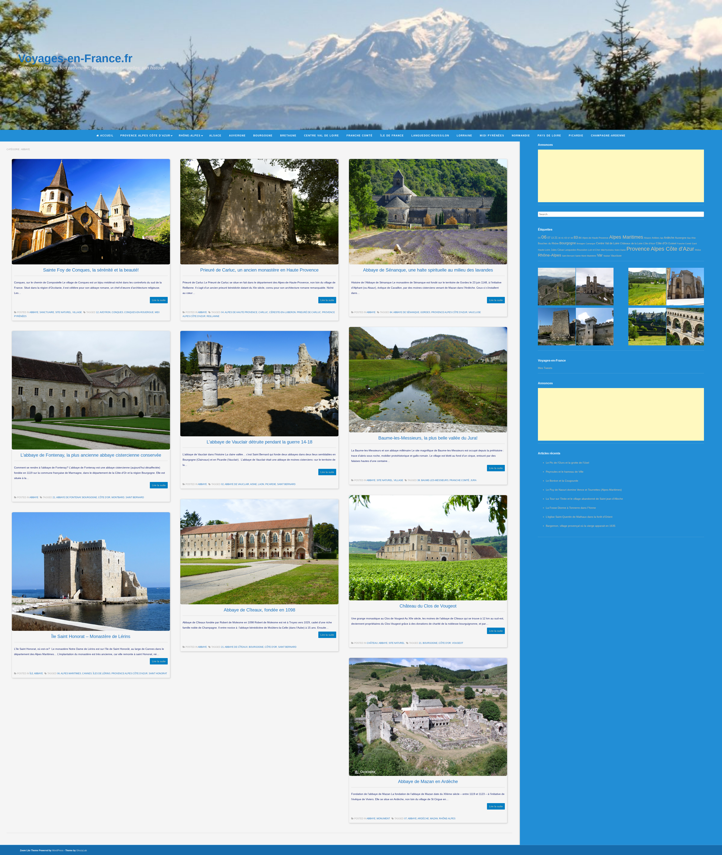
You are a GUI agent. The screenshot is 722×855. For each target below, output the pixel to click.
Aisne (253, 484)
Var (600, 255)
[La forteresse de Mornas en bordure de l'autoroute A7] (557, 327)
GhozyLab (81, 850)
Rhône (698, 250)
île (31, 673)
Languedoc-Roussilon (576, 250)
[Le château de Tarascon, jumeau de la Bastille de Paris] (595, 327)
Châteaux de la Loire (631, 243)
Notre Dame (620, 250)
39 (418, 480)
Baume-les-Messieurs (434, 480)
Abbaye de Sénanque (406, 312)
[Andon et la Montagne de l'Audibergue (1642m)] (647, 287)
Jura (473, 480)
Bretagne (581, 243)
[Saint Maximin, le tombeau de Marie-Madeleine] (685, 287)
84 (391, 312)
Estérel (672, 243)
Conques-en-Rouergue (139, 312)
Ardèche (423, 818)
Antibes (655, 238)
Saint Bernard (135, 497)
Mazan (434, 818)
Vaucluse (475, 312)
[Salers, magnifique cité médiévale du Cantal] (647, 327)
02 (222, 484)
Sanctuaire (46, 312)
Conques (117, 312)
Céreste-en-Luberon (282, 312)
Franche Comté (459, 480)
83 (576, 237)
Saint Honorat (158, 673)
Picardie (270, 484)
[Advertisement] (621, 176)
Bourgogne (89, 497)
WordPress (57, 850)
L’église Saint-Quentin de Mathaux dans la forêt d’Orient (579, 516)
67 (569, 238)
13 (552, 237)
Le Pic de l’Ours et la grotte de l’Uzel (567, 462)
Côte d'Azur (649, 243)
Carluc (263, 312)
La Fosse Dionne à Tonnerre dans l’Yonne (571, 507)
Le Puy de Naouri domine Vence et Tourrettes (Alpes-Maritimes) (584, 489)
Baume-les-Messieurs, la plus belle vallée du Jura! (428, 437)
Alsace (647, 238)
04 (222, 312)
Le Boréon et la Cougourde (562, 480)
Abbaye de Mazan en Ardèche (428, 781)
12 (97, 312)
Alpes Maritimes (71, 673)
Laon (261, 484)
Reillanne (213, 316)
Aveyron (105, 312)
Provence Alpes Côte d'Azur (449, 312)
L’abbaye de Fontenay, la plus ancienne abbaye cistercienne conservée (90, 455)
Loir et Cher (594, 250)
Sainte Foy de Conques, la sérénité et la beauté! (91, 269)
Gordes (425, 312)
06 (58, 673)
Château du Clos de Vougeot (428, 605)
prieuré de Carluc (309, 312)
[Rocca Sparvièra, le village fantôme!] (557, 287)
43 (565, 238)
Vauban (606, 256)
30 (559, 238)
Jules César (557, 249)
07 (405, 818)
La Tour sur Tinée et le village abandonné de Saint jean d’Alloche (584, 498)
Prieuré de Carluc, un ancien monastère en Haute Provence (259, 269)
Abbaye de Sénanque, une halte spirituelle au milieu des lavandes (428, 269)
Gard (694, 243)
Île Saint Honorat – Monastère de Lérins (90, 636)
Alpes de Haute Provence (241, 312)
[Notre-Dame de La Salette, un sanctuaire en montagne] (595, 287)
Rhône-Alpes (447, 818)
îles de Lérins (101, 673)
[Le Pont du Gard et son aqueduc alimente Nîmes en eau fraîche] (685, 327)
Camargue (590, 243)
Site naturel (63, 312)
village (77, 312)
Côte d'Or (104, 497)
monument (383, 818)
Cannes (87, 673)
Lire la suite (159, 300)
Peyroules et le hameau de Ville (564, 471)
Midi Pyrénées (607, 250)
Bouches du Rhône (548, 243)
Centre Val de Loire (607, 243)
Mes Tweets (545, 367)
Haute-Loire (544, 250)
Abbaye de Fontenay (68, 497)
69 (572, 238)
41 (562, 238)
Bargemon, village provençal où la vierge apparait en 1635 (580, 525)
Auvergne (680, 237)
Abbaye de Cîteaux (236, 647)
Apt (661, 238)
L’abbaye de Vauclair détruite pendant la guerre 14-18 (259, 441)
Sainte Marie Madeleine (585, 256)
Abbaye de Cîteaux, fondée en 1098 (259, 609)
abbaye (34, 312)
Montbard (117, 497)
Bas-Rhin (691, 238)
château (372, 643)
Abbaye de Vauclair (237, 484)
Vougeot (457, 643)
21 (54, 497)
